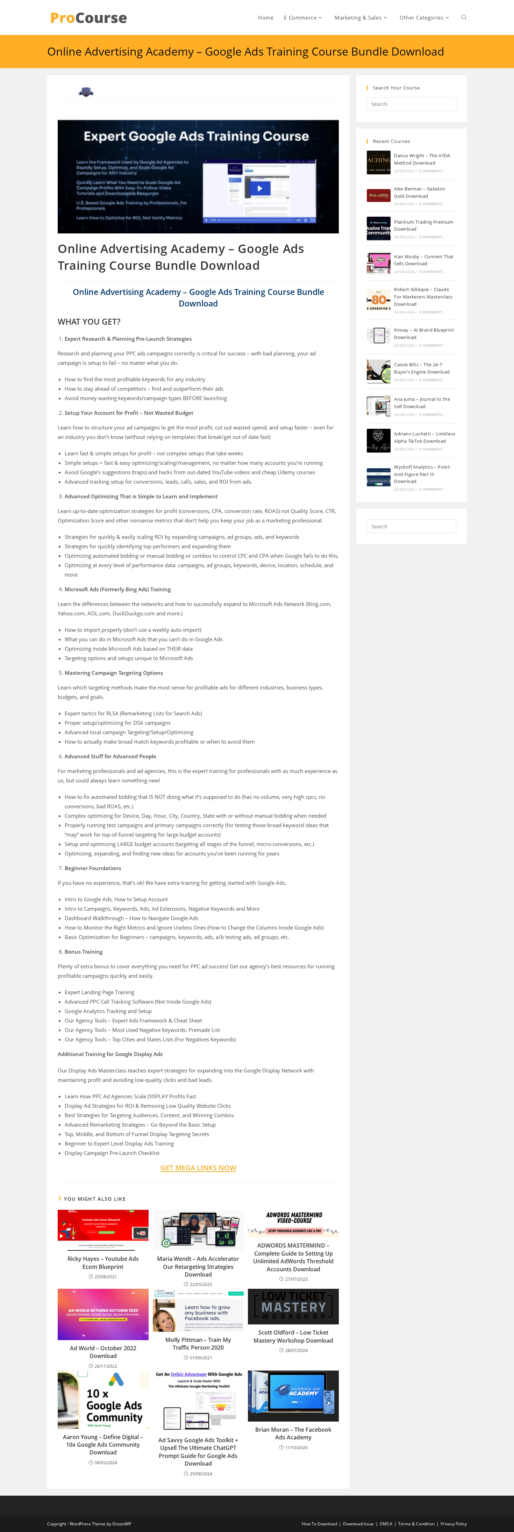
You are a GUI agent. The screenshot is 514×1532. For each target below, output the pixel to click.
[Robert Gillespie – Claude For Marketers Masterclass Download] (379, 300)
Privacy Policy (454, 1524)
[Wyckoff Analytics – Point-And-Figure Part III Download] (379, 477)
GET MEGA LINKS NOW (198, 1167)
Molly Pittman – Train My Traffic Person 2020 (198, 1343)
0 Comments (431, 170)
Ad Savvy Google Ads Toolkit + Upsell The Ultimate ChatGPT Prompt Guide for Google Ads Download (198, 1451)
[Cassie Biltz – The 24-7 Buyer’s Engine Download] (379, 371)
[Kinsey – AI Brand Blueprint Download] (379, 337)
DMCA (386, 1524)
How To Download (319, 1524)
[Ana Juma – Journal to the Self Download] (379, 406)
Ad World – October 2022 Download (103, 1352)
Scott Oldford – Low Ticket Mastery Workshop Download (293, 1336)
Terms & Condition (416, 1524)
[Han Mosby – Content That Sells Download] (379, 263)
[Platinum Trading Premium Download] (379, 228)
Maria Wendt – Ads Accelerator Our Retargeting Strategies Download (198, 1266)
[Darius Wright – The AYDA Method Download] (379, 162)
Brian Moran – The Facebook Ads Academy (293, 1433)
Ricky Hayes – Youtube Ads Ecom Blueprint (103, 1262)
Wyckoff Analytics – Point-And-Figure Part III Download (422, 474)
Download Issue (358, 1524)
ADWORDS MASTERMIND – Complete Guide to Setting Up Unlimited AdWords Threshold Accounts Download (293, 1257)
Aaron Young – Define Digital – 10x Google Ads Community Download (103, 1445)
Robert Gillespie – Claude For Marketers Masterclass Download (423, 296)
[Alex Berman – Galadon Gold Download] (379, 195)
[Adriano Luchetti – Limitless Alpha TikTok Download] (379, 441)
